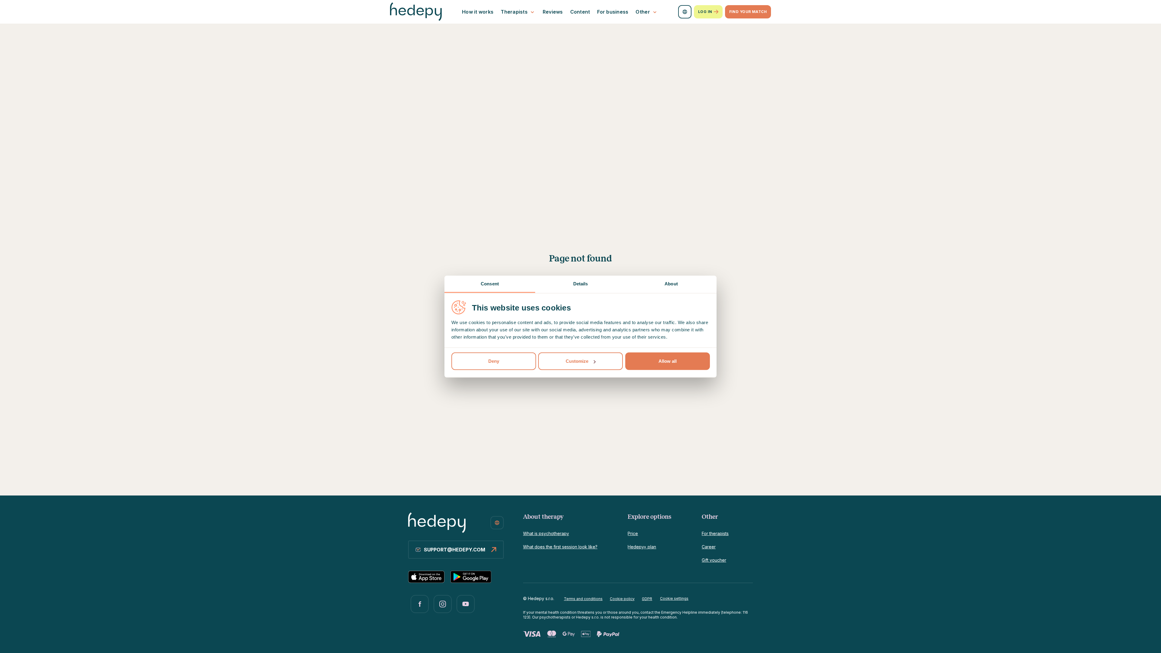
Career (709, 546)
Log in (705, 11)
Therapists (514, 12)
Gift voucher (714, 560)
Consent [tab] (490, 283)
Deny (493, 361)
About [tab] (671, 283)
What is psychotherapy (546, 533)
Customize (577, 361)
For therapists (715, 533)
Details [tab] (580, 283)
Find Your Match (748, 11)
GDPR (647, 598)
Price (633, 533)
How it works (477, 12)
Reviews (553, 12)
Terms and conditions (583, 598)
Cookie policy (622, 598)
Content (580, 12)
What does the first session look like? (560, 546)
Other (643, 12)
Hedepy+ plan (642, 546)
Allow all (668, 361)
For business (612, 12)
